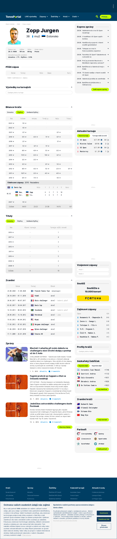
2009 (10, 261)
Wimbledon (73, 499)
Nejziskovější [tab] (83, 366)
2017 (10, 146)
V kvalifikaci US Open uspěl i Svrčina (92, 38)
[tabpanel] (39, 162)
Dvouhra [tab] (10, 112)
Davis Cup (17, 187)
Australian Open (75, 492)
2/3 (57, 169)
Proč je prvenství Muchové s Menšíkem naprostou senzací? (93, 62)
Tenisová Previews (33, 495)
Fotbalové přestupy (98, 492)
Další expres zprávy (100, 89)
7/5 (34, 178)
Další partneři (102, 449)
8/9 (23, 150)
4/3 (34, 137)
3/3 (23, 164)
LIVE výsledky (31, 17)
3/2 (57, 150)
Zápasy (43, 17)
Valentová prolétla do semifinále (93, 79)
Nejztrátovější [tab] (97, 366)
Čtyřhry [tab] (20, 221)
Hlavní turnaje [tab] (83, 136)
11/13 (22, 155)
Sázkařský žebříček (55, 499)
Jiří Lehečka (9, 495)
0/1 (58, 137)
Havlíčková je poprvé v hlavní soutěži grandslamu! (92, 44)
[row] (39, 123)
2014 (10, 159)
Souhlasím (104, 513)
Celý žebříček (102, 389)
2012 (10, 169)
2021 (10, 132)
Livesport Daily (96, 495)
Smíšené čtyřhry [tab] (32, 112)
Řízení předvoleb (104, 526)
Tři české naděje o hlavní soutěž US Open (94, 74)
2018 (10, 141)
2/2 (23, 159)
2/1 (23, 132)
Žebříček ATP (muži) (55, 492)
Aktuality (43, 371)
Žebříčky (54, 17)
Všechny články (64, 427)
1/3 (46, 150)
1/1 (46, 137)
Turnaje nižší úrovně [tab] (99, 136)
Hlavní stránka (10, 24)
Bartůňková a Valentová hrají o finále (93, 68)
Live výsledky (86, 434)
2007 (10, 202)
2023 (10, 123)
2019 (10, 137)
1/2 (23, 146)
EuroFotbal (85, 444)
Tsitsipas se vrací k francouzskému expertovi (91, 50)
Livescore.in (86, 439)
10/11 (22, 173)
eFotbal (101, 444)
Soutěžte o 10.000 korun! (93, 290)
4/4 (34, 150)
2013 (10, 164)
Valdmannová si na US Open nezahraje (92, 32)
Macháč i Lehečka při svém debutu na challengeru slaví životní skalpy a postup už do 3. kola (50, 350)
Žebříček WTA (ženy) (55, 495)
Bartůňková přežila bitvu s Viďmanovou (91, 84)
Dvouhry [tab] (10, 221)
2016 (10, 150)
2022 (10, 128)
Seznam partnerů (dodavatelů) (65, 521)
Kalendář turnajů (77, 488)
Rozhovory (30, 499)
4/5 (57, 173)
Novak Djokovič (10, 492)
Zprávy (101, 434)
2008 (10, 266)
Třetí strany (26, 535)
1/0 (23, 123)
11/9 (46, 155)
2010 (10, 178)
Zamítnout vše (103, 519)
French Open (74, 495)
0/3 (34, 155)
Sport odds (102, 439)
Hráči (65, 17)
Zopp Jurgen (27, 24)
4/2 (34, 169)
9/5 (23, 178)
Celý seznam (102, 420)
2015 (10, 155)
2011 (10, 173)
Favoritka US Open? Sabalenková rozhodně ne (94, 56)
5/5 (23, 137)
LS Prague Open (97, 499)
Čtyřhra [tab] (20, 112)
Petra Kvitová (10, 499)
